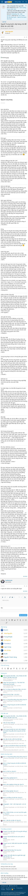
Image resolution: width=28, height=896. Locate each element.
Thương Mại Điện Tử (8, 680)
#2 (26, 586)
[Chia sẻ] (24, 37)
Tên (2, 608)
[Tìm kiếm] (26, 1)
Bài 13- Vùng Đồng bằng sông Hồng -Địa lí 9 (15, 699)
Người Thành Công (7, 727)
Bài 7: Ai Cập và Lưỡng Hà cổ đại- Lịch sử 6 (14, 689)
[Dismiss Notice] (25, 6)
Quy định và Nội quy (10, 888)
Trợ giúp (3, 889)
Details (18, 894)
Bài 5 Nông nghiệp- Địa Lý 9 (10, 791)
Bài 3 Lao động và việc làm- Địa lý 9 (12, 797)
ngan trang (7, 647)
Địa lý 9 (4, 702)
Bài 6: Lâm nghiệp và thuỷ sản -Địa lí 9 (13, 784)
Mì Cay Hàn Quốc (11, 17)
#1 (26, 37)
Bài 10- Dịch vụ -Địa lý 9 (9, 771)
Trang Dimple (8, 637)
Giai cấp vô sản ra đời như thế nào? (12, 739)
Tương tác (4, 673)
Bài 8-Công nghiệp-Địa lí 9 (10, 778)
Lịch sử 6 (5, 692)
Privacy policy (19, 888)
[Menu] (2, 1)
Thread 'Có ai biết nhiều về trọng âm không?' (15, 831)
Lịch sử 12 (5, 810)
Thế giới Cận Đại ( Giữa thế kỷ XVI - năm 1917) (13, 736)
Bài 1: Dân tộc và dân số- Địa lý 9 (12, 820)
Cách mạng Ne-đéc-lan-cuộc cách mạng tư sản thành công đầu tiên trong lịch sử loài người (14, 730)
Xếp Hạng (4, 627)
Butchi (6, 630)
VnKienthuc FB (15, 14)
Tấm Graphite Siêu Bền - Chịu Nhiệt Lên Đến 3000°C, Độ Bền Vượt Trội (15, 676)
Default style (5, 886)
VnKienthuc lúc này (7, 864)
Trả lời (25, 576)
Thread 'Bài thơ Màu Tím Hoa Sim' (12, 850)
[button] (2, 597)
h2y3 (5, 660)
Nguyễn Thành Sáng (10, 657)
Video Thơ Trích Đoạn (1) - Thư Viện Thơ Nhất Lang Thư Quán (13, 683)
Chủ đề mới (4, 713)
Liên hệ (2, 888)
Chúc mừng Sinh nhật (8, 687)
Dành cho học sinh (6, 754)
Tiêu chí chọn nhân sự (9, 722)
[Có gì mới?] (23, 1)
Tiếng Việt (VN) (13, 886)
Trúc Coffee (22, 15)
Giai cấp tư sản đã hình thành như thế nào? (14, 745)
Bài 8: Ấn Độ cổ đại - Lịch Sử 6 (11, 694)
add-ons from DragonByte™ (18, 893)
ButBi (5, 654)
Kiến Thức (13, 9)
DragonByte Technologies (11, 894)
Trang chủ (8, 889)
